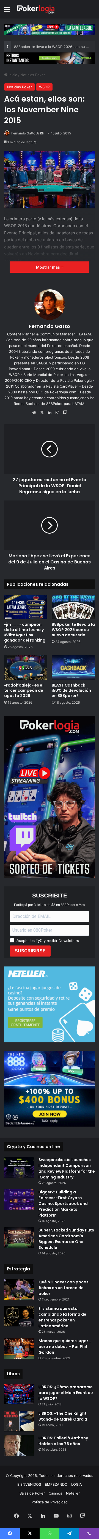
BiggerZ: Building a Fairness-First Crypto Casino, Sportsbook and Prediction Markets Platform (63, 1203)
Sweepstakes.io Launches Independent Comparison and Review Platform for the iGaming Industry (66, 1168)
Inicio (12, 75)
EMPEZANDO (56, 1484)
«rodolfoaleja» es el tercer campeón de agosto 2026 (23, 690)
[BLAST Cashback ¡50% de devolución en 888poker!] (73, 667)
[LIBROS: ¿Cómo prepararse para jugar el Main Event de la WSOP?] (19, 1394)
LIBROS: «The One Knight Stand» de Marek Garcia (62, 1416)
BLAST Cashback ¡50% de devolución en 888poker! (71, 690)
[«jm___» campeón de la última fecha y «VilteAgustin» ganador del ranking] (25, 607)
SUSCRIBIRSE (30, 951)
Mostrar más (48, 267)
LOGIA (76, 1484)
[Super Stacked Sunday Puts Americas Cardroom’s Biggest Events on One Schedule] (19, 1237)
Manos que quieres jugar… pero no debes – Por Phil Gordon (64, 1346)
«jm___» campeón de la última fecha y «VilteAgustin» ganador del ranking (24, 632)
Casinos (55, 1493)
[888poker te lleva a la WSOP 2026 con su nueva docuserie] (73, 607)
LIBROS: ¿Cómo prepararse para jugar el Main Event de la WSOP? (65, 1392)
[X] (41, 412)
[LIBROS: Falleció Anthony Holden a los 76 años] (19, 1445)
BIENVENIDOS (29, 1484)
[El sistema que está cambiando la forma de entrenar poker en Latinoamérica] (19, 1316)
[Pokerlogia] (36, 9)
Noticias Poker (32, 75)
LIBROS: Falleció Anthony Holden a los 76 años (63, 1441)
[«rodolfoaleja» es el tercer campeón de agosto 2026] (25, 667)
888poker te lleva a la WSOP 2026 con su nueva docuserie (73, 630)
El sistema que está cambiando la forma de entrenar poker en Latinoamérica (62, 1317)
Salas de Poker (32, 1493)
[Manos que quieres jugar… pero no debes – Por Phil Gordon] (19, 1348)
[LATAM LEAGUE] (49, 57)
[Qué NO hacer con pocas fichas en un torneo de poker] (19, 1289)
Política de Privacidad (50, 1502)
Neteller (73, 1493)
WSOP (44, 87)
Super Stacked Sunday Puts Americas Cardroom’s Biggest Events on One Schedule (66, 1238)
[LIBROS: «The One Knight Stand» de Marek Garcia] (19, 1421)
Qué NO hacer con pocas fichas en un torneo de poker (63, 1287)
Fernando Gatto (23, 133)
